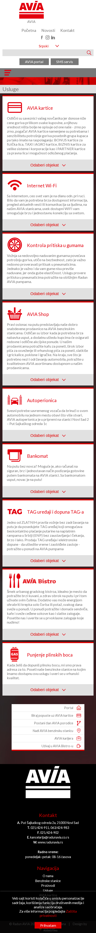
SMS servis (64, 61)
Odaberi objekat (45, 165)
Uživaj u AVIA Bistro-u (57, 746)
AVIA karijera (63, 738)
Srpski (43, 46)
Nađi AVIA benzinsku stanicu (53, 731)
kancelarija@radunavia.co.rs (49, 837)
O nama (48, 876)
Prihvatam (48, 925)
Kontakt (67, 30)
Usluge (48, 890)
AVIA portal (34, 61)
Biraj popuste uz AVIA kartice (52, 715)
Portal (68, 708)
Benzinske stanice (48, 881)
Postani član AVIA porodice (53, 723)
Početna (28, 30)
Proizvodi (48, 885)
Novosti (48, 30)
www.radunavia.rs (50, 842)
